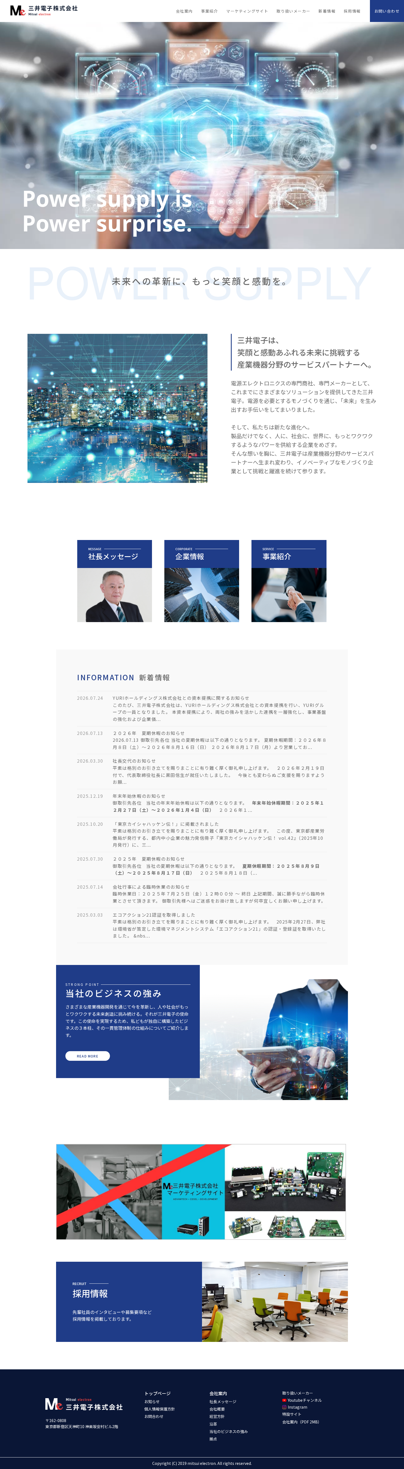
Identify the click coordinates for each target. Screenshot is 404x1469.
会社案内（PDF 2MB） (302, 1422)
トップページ (157, 1393)
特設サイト (291, 1414)
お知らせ (152, 1401)
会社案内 (218, 1393)
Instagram (297, 1407)
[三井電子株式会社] (44, 11)
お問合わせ (154, 1416)
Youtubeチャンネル (305, 1400)
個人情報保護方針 (159, 1409)
